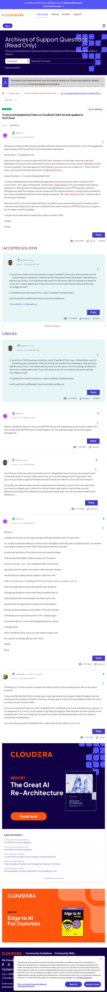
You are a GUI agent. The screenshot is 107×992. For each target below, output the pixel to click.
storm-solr (75, 723)
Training (55, 14)
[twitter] (9, 964)
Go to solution (96, 109)
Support (77, 14)
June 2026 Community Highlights (18, 849)
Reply (99, 234)
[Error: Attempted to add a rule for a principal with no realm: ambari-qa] (104, 326)
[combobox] (66, 61)
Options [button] (8, 100)
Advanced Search (12, 67)
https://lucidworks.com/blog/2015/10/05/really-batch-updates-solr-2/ (40, 581)
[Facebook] (3, 964)
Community (42, 14)
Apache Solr (14, 125)
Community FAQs (65, 953)
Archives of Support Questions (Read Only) (41, 93)
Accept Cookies (92, 984)
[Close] (101, 959)
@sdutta (16, 274)
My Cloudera (9, 960)
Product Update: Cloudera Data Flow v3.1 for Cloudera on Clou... (31, 871)
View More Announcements (53, 878)
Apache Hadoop (7, 987)
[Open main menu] (104, 25)
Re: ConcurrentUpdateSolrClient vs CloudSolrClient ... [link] (81, 93)
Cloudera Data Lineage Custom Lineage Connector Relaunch (30, 856)
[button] (102, 141)
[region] (59, 973)
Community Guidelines (38, 953)
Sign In (7, 26)
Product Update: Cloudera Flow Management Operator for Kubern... (33, 864)
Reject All (73, 984)
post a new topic (19, 84)
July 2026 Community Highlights (17, 842)
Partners (66, 14)
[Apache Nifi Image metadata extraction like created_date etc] (2, 326)
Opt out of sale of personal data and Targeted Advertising (32, 985)
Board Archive (14, 93)
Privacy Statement (85, 978)
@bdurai (8, 532)
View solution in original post (23, 304)
